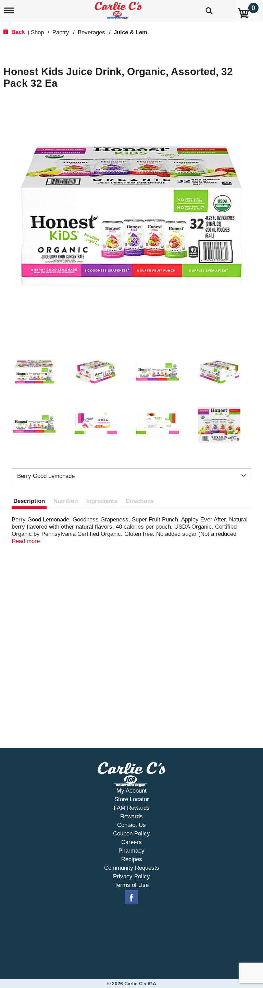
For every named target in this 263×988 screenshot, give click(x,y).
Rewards (131, 816)
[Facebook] (131, 897)
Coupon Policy (131, 833)
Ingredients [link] (101, 501)
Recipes (131, 859)
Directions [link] (140, 501)
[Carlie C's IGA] (119, 9)
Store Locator (131, 799)
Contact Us (131, 825)
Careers (131, 842)
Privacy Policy (131, 876)
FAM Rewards (132, 808)
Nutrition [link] (65, 501)
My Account (131, 790)
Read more (26, 541)
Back (17, 32)
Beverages (91, 32)
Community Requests (131, 868)
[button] (34, 372)
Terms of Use (131, 885)
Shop (37, 32)
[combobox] (131, 476)
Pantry (60, 32)
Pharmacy (131, 850)
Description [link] (29, 501)
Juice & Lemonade (139, 32)
